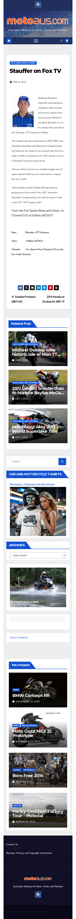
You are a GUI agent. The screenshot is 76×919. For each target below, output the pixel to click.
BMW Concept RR (30, 695)
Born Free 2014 (27, 775)
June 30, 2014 (24, 781)
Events (17, 770)
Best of (17, 806)
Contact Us (12, 844)
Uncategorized (29, 725)
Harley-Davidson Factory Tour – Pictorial (37, 813)
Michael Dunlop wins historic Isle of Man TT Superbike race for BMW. (38, 354)
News (16, 725)
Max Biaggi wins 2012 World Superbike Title (35, 429)
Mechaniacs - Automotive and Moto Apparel (32, 484)
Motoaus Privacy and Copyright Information (29, 853)
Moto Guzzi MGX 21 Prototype (31, 733)
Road (16, 690)
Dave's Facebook (19, 637)
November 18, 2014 (28, 741)
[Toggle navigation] (36, 40)
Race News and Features (23, 63)
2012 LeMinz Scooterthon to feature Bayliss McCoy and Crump (38, 393)
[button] (61, 40)
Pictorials (29, 770)
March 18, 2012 (25, 822)
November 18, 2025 (28, 701)
